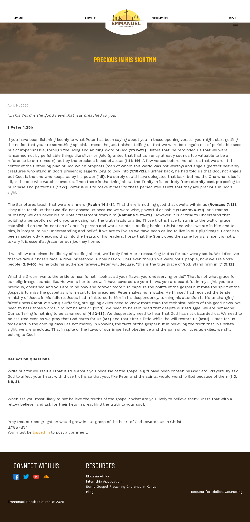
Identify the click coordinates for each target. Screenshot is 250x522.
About (90, 18)
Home (18, 18)
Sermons (160, 18)
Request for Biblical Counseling (216, 492)
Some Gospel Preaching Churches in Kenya (121, 486)
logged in (41, 432)
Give (233, 18)
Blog (90, 492)
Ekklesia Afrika (97, 476)
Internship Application (104, 481)
